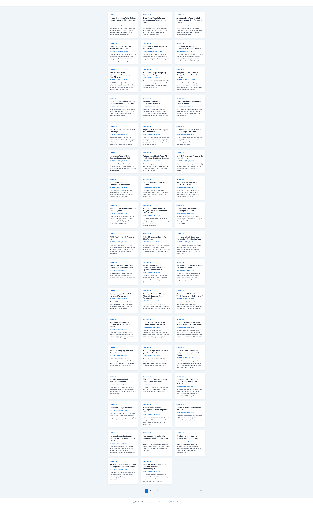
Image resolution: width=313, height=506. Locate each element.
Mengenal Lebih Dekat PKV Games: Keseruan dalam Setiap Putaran (188, 75)
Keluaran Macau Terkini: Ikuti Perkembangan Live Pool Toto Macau (188, 353)
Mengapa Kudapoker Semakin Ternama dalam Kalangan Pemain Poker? (122, 438)
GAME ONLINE (114, 15)
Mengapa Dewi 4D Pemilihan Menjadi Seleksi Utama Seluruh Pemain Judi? (155, 211)
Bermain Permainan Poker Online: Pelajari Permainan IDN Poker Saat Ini (123, 20)
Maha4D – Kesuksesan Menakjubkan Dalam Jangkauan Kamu (155, 410)
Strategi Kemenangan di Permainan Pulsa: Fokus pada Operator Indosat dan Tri (154, 267)
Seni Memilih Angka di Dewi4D (121, 408)
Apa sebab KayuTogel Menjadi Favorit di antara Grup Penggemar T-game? (189, 20)
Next (200, 491)
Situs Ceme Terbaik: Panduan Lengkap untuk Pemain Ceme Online (154, 20)
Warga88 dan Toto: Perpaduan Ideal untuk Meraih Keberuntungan (155, 467)
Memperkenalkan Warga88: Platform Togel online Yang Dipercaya (187, 381)
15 (157, 491)
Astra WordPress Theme (174, 502)
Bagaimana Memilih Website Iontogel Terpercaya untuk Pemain (121, 324)
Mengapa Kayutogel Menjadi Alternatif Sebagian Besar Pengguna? (154, 296)
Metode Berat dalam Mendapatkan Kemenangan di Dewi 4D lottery (121, 75)
